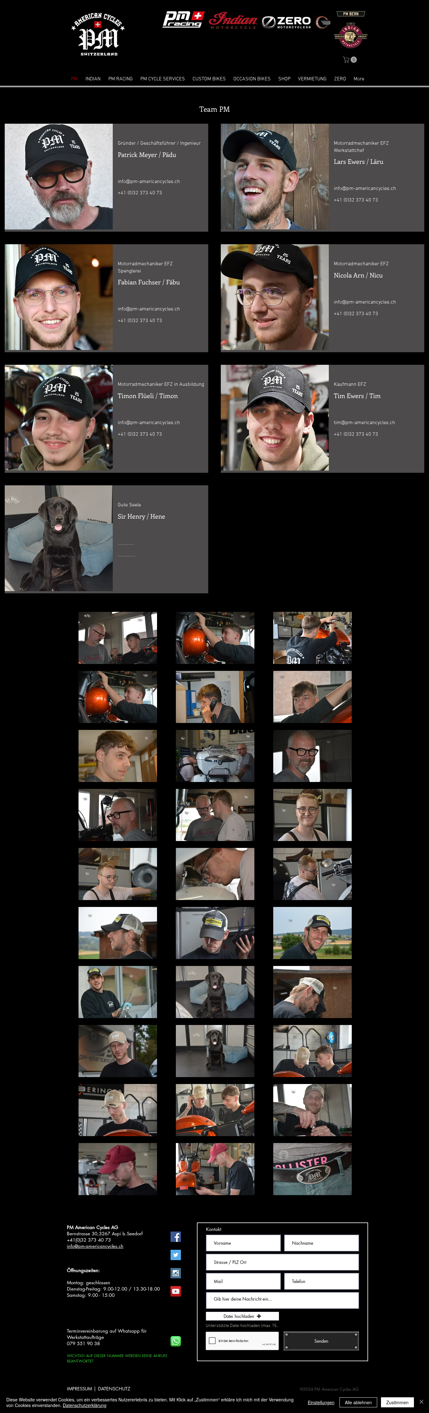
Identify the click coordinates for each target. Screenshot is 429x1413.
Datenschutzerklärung (84, 1405)
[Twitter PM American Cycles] (176, 1255)
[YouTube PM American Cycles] (176, 1291)
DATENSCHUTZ (114, 1389)
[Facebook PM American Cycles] (176, 1237)
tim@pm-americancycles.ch (364, 423)
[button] (350, 60)
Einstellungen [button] (321, 1402)
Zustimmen (397, 1402)
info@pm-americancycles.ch (149, 182)
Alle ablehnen (358, 1402)
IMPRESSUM (79, 1389)
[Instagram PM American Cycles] (176, 1273)
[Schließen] (421, 1402)
